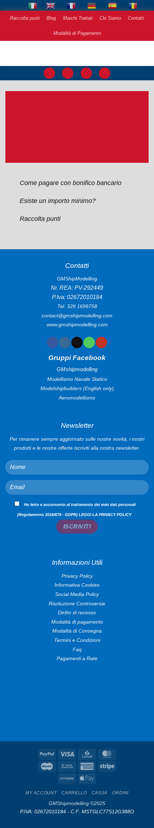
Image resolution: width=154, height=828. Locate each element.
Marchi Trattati (78, 18)
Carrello (74, 819)
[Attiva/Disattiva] (12, 183)
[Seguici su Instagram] (64, 342)
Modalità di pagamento (77, 647)
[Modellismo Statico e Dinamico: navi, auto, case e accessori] (77, 53)
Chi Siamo (110, 18)
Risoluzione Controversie (77, 629)
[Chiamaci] (89, 342)
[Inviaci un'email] (76, 342)
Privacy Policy (77, 602)
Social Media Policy (77, 620)
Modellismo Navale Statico (77, 379)
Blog (51, 18)
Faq (77, 675)
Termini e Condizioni (77, 666)
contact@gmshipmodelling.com (77, 315)
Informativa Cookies (77, 611)
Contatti (136, 18)
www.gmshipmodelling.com (77, 324)
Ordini (120, 819)
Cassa (99, 819)
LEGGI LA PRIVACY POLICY (105, 514)
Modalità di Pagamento (77, 33)
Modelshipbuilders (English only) (77, 388)
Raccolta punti (25, 18)
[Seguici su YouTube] (101, 342)
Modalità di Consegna (77, 657)
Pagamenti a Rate (77, 684)
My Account (41, 819)
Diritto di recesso (77, 639)
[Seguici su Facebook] (52, 342)
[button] (49, 73)
